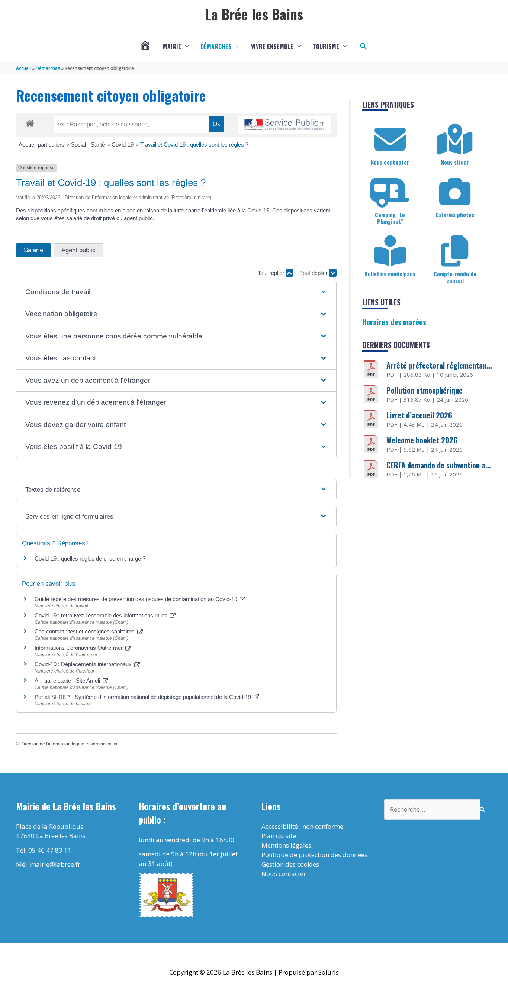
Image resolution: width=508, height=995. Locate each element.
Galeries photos (454, 215)
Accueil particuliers (42, 144)
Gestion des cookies (290, 864)
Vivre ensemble (272, 46)
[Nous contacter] (390, 139)
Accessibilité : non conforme (302, 826)
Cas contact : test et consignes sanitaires (85, 631)
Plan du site (278, 835)
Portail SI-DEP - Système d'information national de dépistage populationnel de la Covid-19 (144, 697)
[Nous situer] (454, 139)
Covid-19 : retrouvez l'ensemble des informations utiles (102, 615)
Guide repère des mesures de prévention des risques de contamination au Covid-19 (137, 599)
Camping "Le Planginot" (390, 218)
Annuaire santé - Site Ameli (68, 680)
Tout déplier (314, 273)
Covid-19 (123, 144)
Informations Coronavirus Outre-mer (79, 648)
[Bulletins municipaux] (390, 251)
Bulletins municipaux (389, 274)
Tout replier (272, 273)
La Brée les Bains (254, 13)
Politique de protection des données (314, 854)
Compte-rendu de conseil (455, 277)
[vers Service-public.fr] (284, 125)
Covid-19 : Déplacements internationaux (84, 664)
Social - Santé (88, 144)
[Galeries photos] (454, 192)
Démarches (216, 46)
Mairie (172, 46)
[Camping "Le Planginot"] (390, 192)
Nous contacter (390, 162)
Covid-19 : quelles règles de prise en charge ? (90, 558)
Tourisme (326, 46)
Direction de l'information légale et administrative (69, 744)
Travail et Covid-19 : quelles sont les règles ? (194, 144)
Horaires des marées (394, 321)
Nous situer (455, 162)
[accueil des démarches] (30, 122)
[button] (364, 46)
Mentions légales (286, 845)
